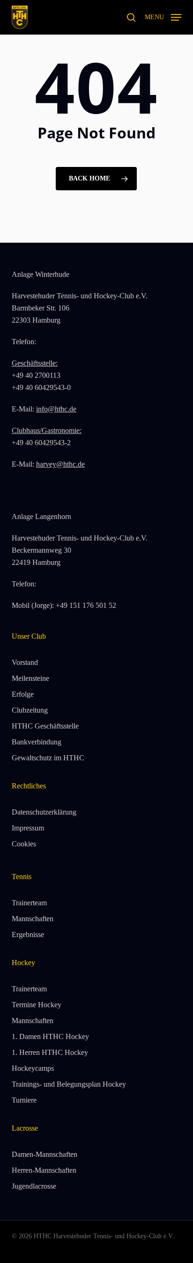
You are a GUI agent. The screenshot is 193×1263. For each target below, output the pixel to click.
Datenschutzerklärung (44, 812)
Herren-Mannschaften (44, 1170)
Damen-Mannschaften (44, 1154)
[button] (163, 16)
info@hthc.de (56, 409)
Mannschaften (32, 919)
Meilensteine (30, 678)
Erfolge (23, 694)
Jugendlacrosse (34, 1186)
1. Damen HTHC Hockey (50, 1036)
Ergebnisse (28, 934)
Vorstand (25, 662)
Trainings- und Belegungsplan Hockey (69, 1084)
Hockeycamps (33, 1068)
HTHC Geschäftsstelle (45, 726)
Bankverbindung (36, 742)
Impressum (28, 828)
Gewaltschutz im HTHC (48, 758)
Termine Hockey (36, 1005)
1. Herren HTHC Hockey (50, 1052)
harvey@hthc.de (60, 464)
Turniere (24, 1100)
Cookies (24, 844)
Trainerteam (29, 903)
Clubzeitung (30, 710)
